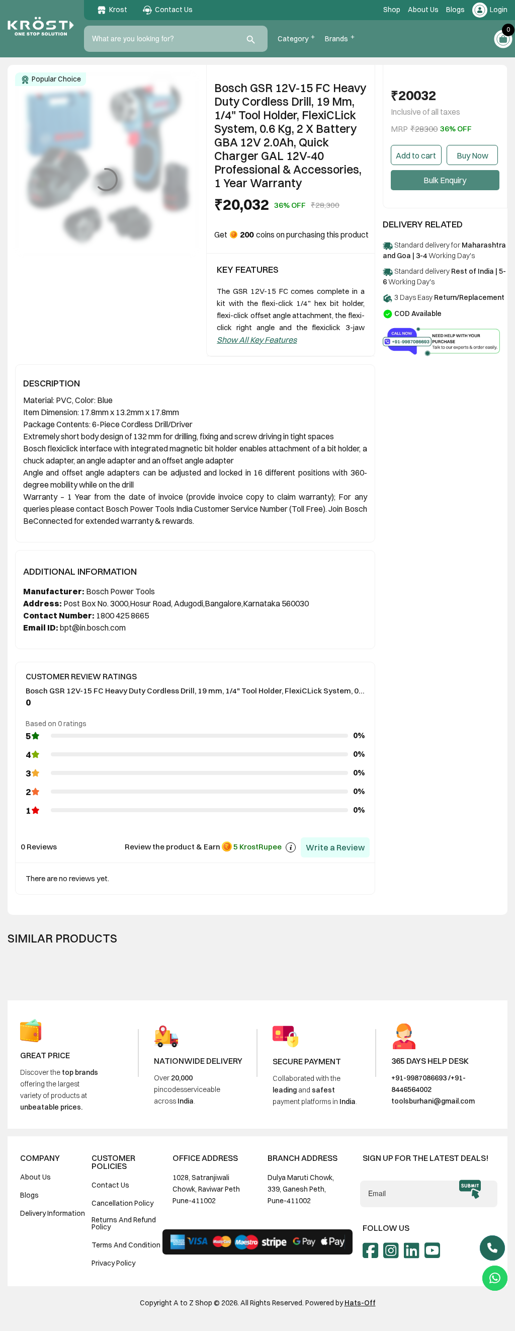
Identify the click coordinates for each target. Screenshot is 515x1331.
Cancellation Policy (122, 1203)
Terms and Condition (126, 1244)
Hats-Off (360, 1302)
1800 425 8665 (122, 615)
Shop (391, 9)
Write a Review (335, 847)
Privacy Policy (113, 1263)
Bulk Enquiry (444, 180)
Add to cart (416, 155)
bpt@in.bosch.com (93, 627)
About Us (423, 9)
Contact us (110, 1185)
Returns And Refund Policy (124, 1223)
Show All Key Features (257, 340)
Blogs (455, 9)
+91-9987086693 (419, 1077)
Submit (470, 1189)
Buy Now (472, 155)
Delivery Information (52, 1213)
